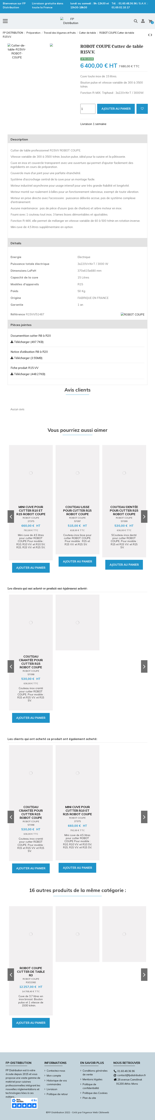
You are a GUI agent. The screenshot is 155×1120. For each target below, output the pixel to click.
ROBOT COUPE (31, 517)
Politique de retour (57, 1094)
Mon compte (54, 1075)
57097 (77, 521)
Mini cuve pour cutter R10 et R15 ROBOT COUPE (30, 510)
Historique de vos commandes (57, 1082)
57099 (124, 521)
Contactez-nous (56, 1070)
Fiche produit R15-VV (24, 368)
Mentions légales (92, 1079)
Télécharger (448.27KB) (29, 374)
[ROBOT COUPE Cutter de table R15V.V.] (51, 45)
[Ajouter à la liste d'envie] (142, 109)
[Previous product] (149, 34)
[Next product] (151, 34)
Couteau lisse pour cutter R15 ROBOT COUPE (77, 510)
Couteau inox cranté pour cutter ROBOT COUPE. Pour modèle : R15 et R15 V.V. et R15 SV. (30, 694)
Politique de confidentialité (91, 1086)
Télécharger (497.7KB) (28, 342)
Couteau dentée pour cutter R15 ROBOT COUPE (124, 510)
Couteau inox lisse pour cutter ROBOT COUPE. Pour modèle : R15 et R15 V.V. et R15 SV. (77, 539)
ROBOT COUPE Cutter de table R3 (31, 971)
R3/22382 (31, 982)
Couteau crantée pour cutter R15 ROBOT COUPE (31, 662)
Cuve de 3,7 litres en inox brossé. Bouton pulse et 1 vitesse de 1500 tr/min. (30, 1000)
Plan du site (89, 1097)
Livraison (52, 1089)
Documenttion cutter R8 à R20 (31, 335)
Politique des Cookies (95, 1092)
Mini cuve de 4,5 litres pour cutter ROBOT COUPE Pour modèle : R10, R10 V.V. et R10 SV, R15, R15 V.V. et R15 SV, (30, 542)
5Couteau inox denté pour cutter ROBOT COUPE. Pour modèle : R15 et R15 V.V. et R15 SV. (124, 541)
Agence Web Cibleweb (96, 1112)
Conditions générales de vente (95, 1072)
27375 (31, 521)
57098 (31, 674)
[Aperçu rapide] (33, 498)
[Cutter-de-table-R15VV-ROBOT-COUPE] (17, 51)
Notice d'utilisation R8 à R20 (29, 352)
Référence (18, 314)
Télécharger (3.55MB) (28, 358)
